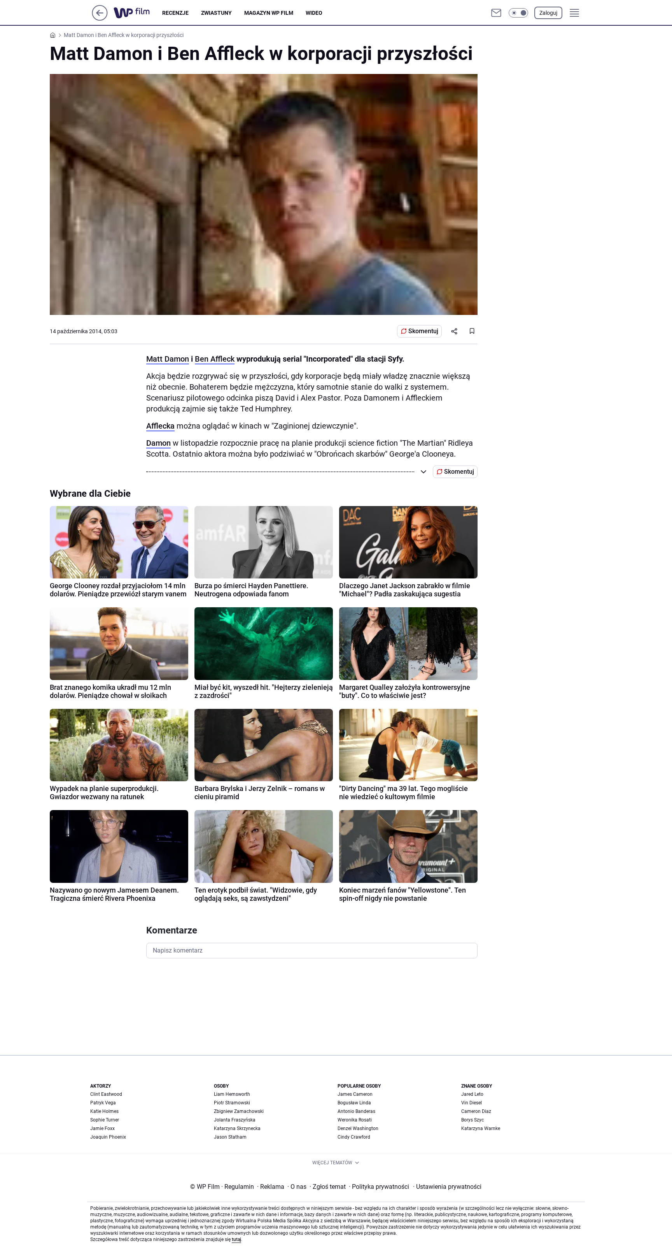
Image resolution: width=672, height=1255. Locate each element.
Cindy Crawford (354, 1137)
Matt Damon (167, 359)
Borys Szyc (472, 1120)
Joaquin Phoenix (108, 1137)
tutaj (236, 1239)
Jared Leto (472, 1094)
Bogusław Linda (354, 1103)
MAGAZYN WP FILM (268, 13)
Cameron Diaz (476, 1111)
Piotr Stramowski (232, 1103)
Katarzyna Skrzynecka (237, 1128)
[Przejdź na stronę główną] (100, 18)
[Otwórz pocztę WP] (496, 13)
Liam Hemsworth (232, 1094)
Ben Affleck (214, 359)
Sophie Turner (104, 1120)
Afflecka (160, 426)
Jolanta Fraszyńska (235, 1120)
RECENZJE (175, 13)
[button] (518, 13)
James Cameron (355, 1094)
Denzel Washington (358, 1128)
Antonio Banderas (356, 1111)
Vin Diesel (471, 1103)
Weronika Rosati (355, 1120)
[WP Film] (138, 13)
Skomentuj (423, 331)
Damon (158, 443)
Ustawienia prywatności (447, 1186)
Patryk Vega (103, 1103)
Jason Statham (230, 1137)
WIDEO (314, 13)
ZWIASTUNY (216, 13)
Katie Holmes (104, 1111)
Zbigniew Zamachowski (239, 1111)
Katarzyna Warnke (480, 1128)
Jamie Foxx (102, 1128)
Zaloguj (548, 13)
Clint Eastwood (106, 1094)
